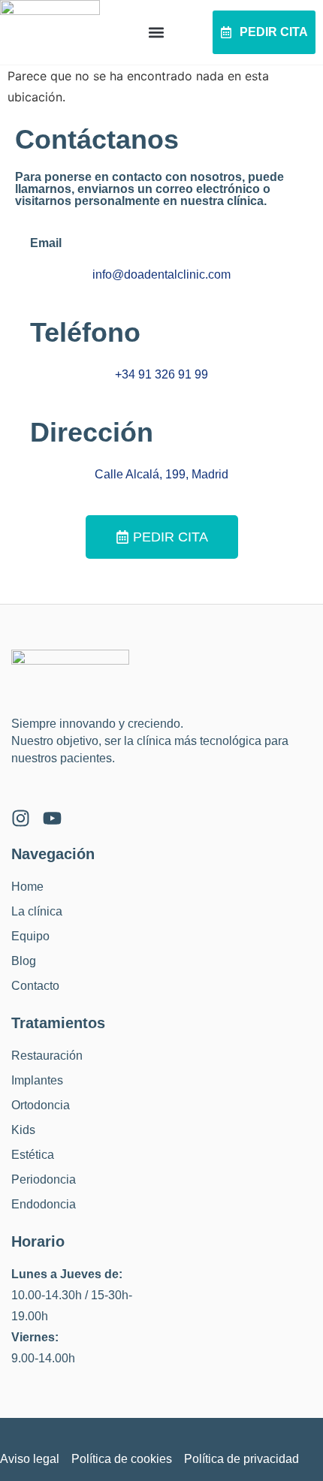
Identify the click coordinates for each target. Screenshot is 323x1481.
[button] (156, 32)
